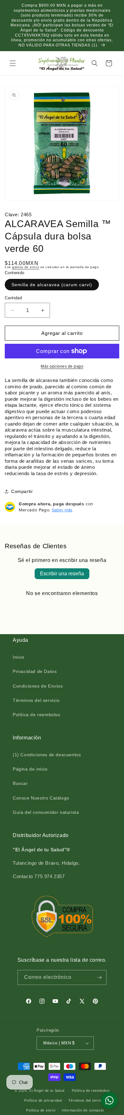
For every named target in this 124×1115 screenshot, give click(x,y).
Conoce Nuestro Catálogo (41, 797)
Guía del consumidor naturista (46, 812)
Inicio (18, 657)
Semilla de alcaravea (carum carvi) (51, 284)
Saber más (62, 510)
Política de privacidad (43, 1100)
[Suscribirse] (99, 977)
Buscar (20, 783)
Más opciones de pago (62, 366)
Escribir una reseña (62, 573)
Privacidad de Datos (35, 671)
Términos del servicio (36, 700)
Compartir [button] (22, 491)
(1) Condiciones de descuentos (47, 754)
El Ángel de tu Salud (46, 1090)
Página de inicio (30, 769)
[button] (13, 63)
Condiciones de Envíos (38, 686)
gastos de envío (25, 267)
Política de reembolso (36, 714)
